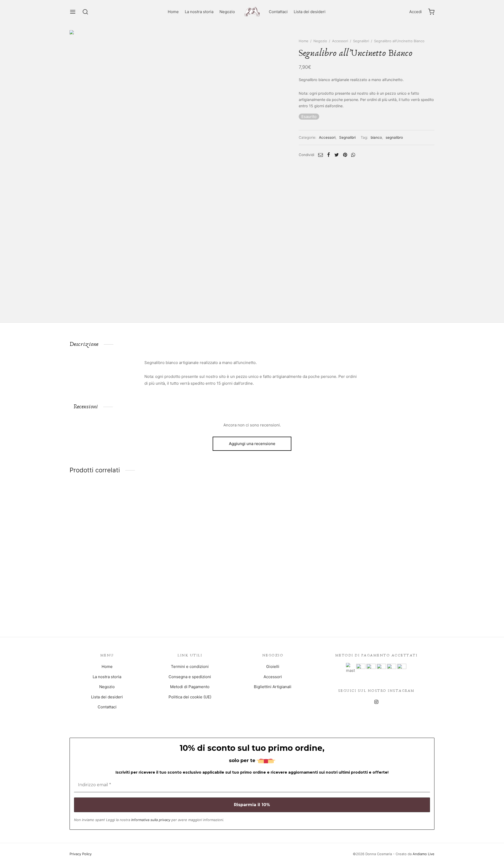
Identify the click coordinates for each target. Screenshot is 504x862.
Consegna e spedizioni (190, 676)
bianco (376, 137)
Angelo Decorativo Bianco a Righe (380, 606)
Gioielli (272, 666)
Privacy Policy (81, 854)
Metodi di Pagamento (189, 686)
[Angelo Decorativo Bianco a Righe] (391, 542)
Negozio (227, 11)
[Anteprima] (124, 587)
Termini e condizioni (190, 666)
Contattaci (278, 11)
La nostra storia (199, 11)
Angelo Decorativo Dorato (187, 606)
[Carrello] (431, 12)
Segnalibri (361, 41)
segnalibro (394, 137)
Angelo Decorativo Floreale (95, 606)
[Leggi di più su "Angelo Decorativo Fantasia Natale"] (298, 587)
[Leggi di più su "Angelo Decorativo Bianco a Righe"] (392, 587)
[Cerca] (85, 12)
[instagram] (376, 702)
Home (173, 11)
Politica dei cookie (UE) (190, 696)
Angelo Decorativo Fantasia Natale (288, 606)
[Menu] (73, 12)
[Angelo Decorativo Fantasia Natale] (298, 542)
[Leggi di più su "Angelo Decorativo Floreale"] (112, 587)
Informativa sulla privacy (150, 820)
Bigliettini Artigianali (272, 686)
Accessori (340, 41)
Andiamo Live (423, 854)
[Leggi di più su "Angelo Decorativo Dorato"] (205, 587)
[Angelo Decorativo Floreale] (112, 542)
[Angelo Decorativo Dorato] (205, 542)
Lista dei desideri (310, 11)
